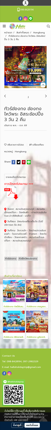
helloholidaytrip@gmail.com (25, 367)
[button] (47, 26)
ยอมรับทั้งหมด (32, 425)
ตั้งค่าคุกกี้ (17, 425)
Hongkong (20, 151)
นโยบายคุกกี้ (23, 420)
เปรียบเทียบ (38, 144)
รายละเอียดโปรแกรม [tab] (16, 177)
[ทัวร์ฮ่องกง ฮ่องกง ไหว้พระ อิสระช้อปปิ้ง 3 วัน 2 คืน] (25, 67)
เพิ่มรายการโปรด (15, 144)
